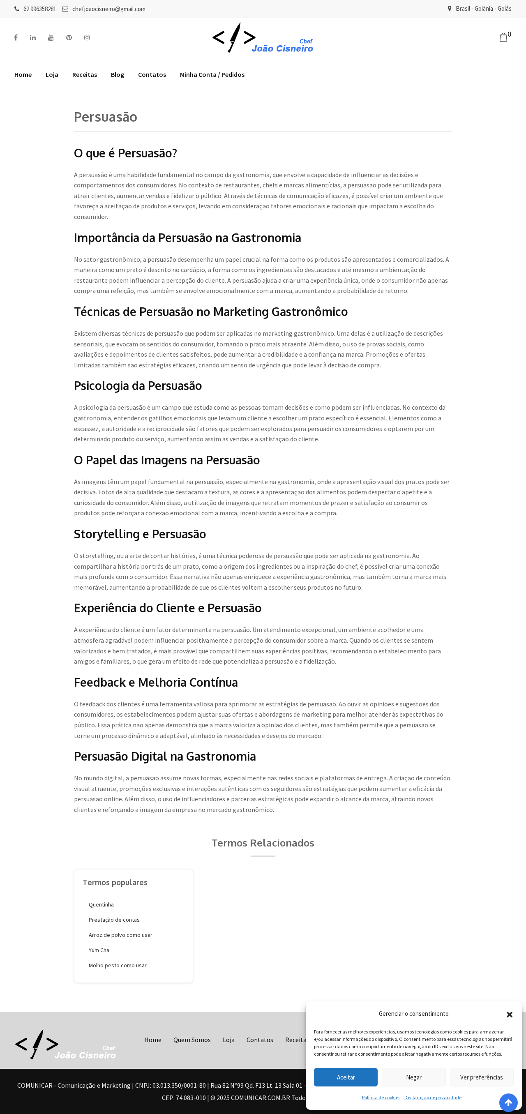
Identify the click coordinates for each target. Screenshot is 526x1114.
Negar (414, 1077)
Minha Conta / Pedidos (212, 74)
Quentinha (101, 904)
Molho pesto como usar (118, 965)
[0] (503, 37)
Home (23, 74)
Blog (117, 74)
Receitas (84, 74)
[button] (509, 1014)
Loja (52, 74)
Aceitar (346, 1077)
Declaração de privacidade (432, 1097)
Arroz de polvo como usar (120, 935)
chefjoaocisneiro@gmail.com (108, 9)
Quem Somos (192, 1040)
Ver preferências (481, 1077)
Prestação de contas (114, 919)
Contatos (152, 74)
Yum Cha (99, 950)
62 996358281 (39, 9)
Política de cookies (381, 1097)
